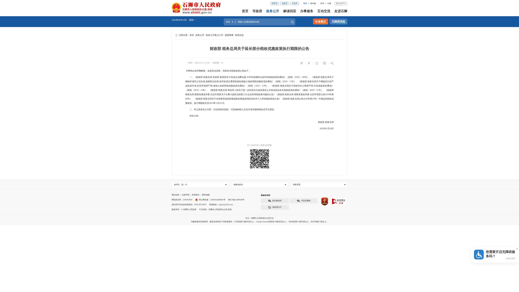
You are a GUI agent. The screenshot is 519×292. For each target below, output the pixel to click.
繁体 (305, 3)
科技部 (216, 77)
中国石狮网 (305, 201)
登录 (322, 3)
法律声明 (185, 195)
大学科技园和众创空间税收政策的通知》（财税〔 (271, 77)
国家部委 (296, 185)
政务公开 (272, 11)
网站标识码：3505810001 (182, 200)
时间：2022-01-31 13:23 (199, 63)
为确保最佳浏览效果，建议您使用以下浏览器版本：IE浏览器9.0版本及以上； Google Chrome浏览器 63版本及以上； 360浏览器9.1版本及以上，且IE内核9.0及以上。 (259, 222)
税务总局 (207, 77)
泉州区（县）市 (180, 185)
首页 (245, 11)
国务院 (274, 3)
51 (222, 63)
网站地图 (206, 195)
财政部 (319, 122)
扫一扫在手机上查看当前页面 (259, 145)
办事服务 (306, 11)
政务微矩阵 (277, 201)
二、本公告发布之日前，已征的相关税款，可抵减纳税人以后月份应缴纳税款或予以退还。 (230, 109)
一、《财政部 (194, 77)
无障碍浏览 (338, 21)
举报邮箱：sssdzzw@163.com (221, 205)
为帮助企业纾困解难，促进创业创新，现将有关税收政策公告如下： (218, 71)
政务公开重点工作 (214, 35)
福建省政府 (238, 185)
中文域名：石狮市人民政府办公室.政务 (215, 209)
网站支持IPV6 (341, 3)
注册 (329, 3)
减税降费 (229, 35)
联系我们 (195, 195)
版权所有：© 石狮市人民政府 (184, 209)
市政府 (294, 3)
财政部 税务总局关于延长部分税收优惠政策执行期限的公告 (259, 49)
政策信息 (239, 35)
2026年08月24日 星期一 (183, 20)
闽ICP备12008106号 (236, 200)
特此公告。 (192, 116)
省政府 (284, 3)
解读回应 (289, 11)
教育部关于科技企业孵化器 (233, 77)
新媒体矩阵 (265, 195)
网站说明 (175, 195)
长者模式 (320, 21)
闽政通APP (277, 207)
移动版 (313, 3)
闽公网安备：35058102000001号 (212, 200)
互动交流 (323, 11)
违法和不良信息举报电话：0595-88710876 (189, 205)
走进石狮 (340, 11)
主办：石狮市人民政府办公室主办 (259, 218)
